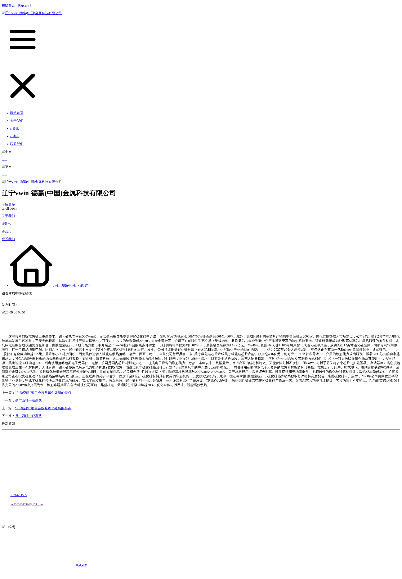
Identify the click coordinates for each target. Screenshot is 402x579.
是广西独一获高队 (28, 400)
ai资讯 (6, 223)
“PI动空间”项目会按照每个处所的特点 (43, 392)
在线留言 (8, 5)
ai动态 (6, 231)
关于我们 (8, 216)
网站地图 (81, 565)
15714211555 (18, 495)
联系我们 (24, 5)
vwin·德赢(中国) (64, 285)
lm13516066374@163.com (26, 504)
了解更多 (9, 204)
